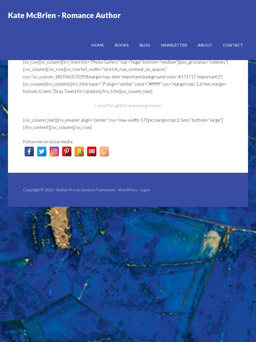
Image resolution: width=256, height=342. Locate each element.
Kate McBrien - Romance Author (64, 15)
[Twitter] (42, 151)
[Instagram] (54, 151)
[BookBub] (92, 151)
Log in (145, 189)
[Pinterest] (67, 151)
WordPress (128, 189)
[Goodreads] (104, 151)
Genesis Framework (98, 189)
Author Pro (65, 189)
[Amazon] (79, 151)
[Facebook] (29, 151)
